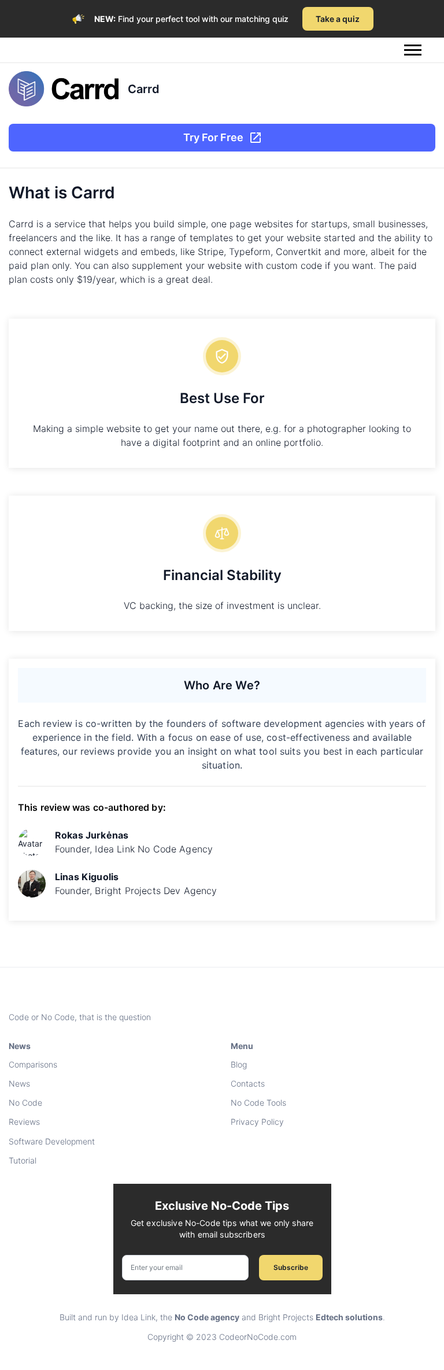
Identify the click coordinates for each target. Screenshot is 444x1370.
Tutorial (22, 1160)
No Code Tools (258, 1102)
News (19, 1083)
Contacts (248, 1083)
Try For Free (213, 137)
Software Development (52, 1141)
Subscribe (290, 1267)
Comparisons (33, 1064)
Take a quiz (338, 19)
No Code (25, 1102)
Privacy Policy (257, 1122)
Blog (239, 1064)
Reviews (24, 1122)
